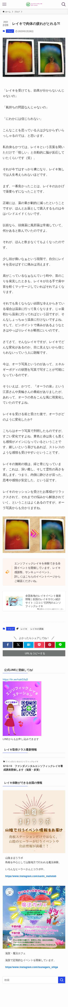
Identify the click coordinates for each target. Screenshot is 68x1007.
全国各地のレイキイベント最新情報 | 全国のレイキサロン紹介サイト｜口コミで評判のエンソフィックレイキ (43, 601)
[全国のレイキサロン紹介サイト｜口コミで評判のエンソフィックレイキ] (34, 4)
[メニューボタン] (4, 4)
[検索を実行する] (61, 980)
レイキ (24, 628)
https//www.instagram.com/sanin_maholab (30, 876)
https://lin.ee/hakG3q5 (15, 679)
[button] (8, 645)
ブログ (10, 31)
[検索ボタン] (63, 4)
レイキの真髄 (37, 628)
